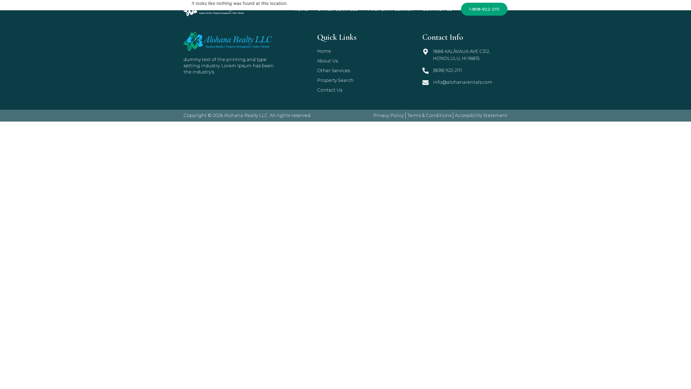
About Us (327, 60)
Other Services (338, 9)
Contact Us (437, 9)
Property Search (390, 9)
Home (301, 9)
